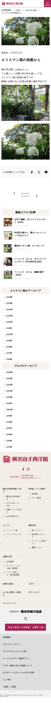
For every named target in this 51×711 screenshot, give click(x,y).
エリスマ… (25, 193)
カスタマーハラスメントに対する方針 (18, 672)
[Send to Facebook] (32, 172)
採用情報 (6, 637)
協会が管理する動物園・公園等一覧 (25, 627)
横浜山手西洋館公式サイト (12, 3)
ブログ (31, 583)
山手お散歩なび (12, 516)
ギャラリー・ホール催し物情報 (13, 567)
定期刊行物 (7, 556)
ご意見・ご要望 (9, 686)
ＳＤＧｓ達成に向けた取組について (17, 665)
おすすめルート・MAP (13, 504)
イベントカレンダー (13, 535)
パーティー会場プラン (39, 542)
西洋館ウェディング (39, 535)
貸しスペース (37, 530)
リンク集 (6, 679)
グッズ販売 (36, 498)
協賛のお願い (8, 583)
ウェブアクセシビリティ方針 (14, 651)
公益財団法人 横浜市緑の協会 (25, 611)
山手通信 (10, 561)
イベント (6, 525)
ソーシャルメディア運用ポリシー (16, 658)
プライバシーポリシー (12, 644)
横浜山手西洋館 (25, 459)
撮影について (37, 547)
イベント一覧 (11, 530)
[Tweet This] (39, 172)
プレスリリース (9, 603)
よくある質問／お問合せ (12, 593)
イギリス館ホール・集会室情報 (12, 573)
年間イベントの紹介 (13, 510)
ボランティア (33, 592)
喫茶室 (34, 494)
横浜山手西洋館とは (13, 497)
